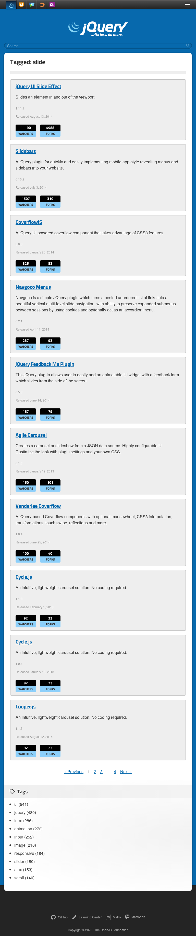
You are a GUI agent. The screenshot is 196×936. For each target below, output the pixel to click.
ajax (18, 869)
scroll (19, 878)
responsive (24, 853)
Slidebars (26, 151)
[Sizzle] (42, 4)
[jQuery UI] (21, 4)
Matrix (117, 917)
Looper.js (26, 706)
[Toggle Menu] (187, 4)
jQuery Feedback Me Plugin (45, 364)
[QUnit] (52, 4)
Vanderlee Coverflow (38, 505)
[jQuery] (11, 5)
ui (16, 804)
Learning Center (90, 917)
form (18, 820)
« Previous (73, 771)
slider (19, 861)
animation (23, 829)
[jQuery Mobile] (32, 4)
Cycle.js (24, 576)
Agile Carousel (31, 435)
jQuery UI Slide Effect (38, 86)
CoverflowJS (29, 222)
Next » (126, 771)
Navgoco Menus (33, 286)
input (18, 837)
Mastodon (138, 917)
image (20, 845)
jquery (20, 812)
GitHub (63, 917)
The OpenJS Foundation (111, 930)
